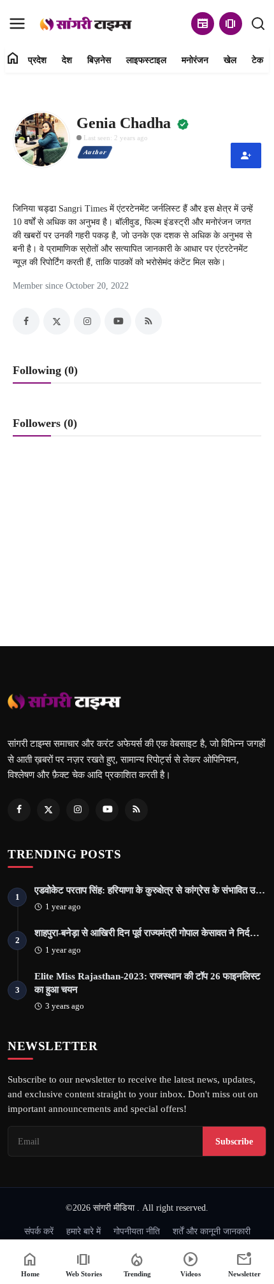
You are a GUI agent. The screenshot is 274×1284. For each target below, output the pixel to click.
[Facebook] (19, 809)
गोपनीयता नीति (136, 1231)
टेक (257, 60)
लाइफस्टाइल (146, 60)
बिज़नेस (99, 60)
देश (67, 60)
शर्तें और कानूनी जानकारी (211, 1231)
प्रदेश (37, 60)
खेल (230, 60)
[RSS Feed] (136, 809)
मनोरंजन (195, 60)
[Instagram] (77, 809)
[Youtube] (107, 809)
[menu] (17, 23)
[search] (258, 24)
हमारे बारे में (83, 1231)
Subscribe (234, 1141)
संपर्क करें (39, 1231)
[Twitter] (48, 809)
